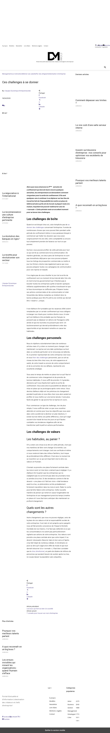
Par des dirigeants (42, 74)
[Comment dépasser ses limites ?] (92, 89)
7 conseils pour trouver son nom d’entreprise (42, 613)
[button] (105, 67)
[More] (55, 109)
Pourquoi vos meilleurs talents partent (10, 633)
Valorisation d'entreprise (57, 74)
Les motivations (16, 74)
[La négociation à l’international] (12, 185)
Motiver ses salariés (29, 74)
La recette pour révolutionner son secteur (10, 258)
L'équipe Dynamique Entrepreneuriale (17, 91)
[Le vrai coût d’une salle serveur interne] (92, 114)
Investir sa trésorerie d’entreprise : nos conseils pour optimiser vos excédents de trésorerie (91, 154)
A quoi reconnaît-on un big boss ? (12, 648)
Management (6, 74)
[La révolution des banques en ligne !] (12, 228)
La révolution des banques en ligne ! (11, 237)
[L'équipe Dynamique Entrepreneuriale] (8, 281)
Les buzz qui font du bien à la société (40, 609)
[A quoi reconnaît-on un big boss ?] (92, 194)
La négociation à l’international (10, 194)
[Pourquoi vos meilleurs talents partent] (92, 169)
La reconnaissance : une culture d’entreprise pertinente (12, 216)
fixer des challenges (40, 358)
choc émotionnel (38, 551)
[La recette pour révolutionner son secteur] (12, 247)
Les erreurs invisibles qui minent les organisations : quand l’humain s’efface (9, 667)
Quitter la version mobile (55, 730)
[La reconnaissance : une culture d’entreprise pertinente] (12, 204)
